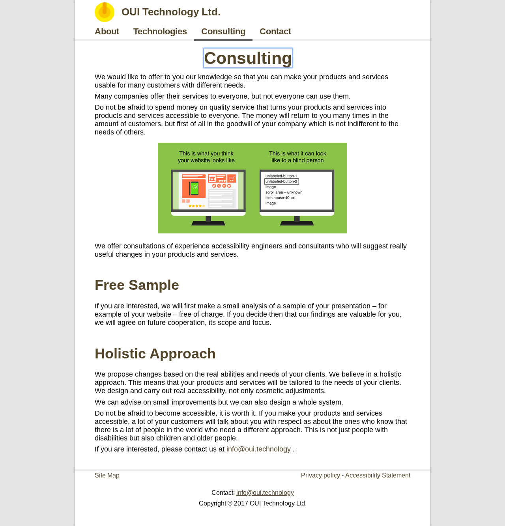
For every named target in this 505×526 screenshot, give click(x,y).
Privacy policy (320, 475)
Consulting (248, 57)
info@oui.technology (258, 449)
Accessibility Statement (377, 475)
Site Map (107, 475)
